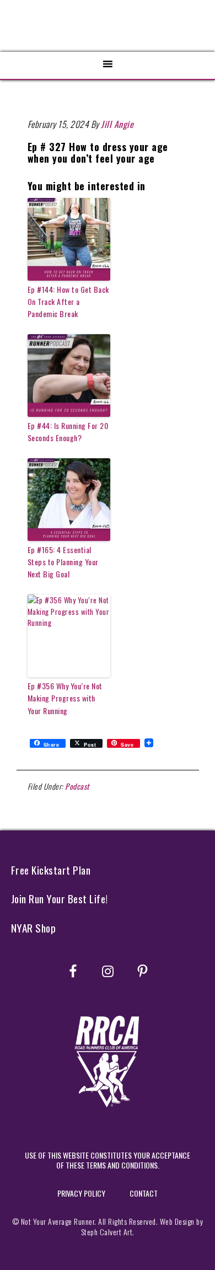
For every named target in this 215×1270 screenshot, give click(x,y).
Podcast (77, 786)
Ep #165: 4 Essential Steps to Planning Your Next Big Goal (63, 562)
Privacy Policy (81, 1193)
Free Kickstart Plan (51, 870)
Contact (144, 1193)
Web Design (177, 1221)
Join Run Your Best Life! (59, 899)
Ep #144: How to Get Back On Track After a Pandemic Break (68, 301)
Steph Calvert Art (107, 1231)
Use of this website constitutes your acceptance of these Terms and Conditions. (107, 1160)
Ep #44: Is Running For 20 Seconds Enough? (68, 431)
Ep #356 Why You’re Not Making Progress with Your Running (65, 698)
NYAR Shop (33, 928)
